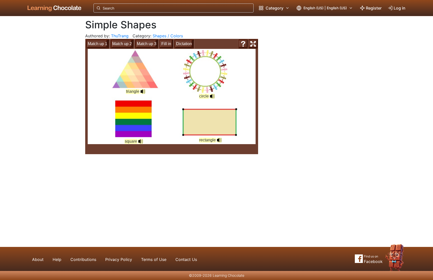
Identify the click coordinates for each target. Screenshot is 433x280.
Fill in (166, 44)
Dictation (184, 44)
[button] (212, 96)
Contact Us (186, 259)
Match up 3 (146, 44)
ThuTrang (120, 35)
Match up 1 (97, 44)
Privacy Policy (118, 259)
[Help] (243, 44)
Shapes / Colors (168, 35)
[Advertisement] (50, 99)
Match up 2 (122, 44)
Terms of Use (153, 259)
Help (57, 259)
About (38, 259)
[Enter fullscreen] (253, 44)
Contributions (83, 259)
